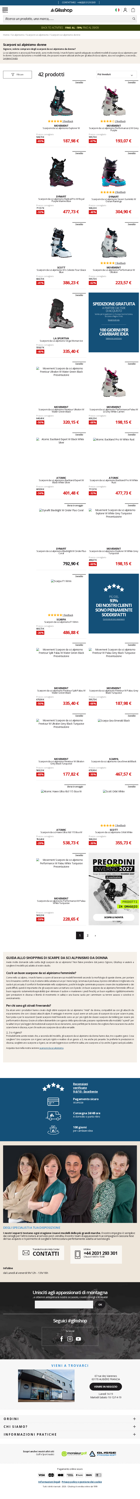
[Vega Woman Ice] (61, 313)
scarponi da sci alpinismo (51, 1048)
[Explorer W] (61, 101)
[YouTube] (78, 1339)
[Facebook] (61, 1339)
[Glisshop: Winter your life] (61, 10)
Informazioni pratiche (30, 1434)
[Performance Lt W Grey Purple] (113, 101)
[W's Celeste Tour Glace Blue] (61, 242)
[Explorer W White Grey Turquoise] (114, 523)
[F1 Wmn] (61, 594)
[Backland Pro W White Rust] (114, 453)
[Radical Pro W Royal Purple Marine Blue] (61, 171)
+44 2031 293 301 (100, 1253)
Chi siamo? (16, 1427)
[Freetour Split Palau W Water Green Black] (61, 663)
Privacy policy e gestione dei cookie (82, 1481)
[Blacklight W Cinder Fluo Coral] (61, 523)
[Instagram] (70, 1339)
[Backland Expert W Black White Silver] (61, 453)
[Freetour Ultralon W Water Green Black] (61, 382)
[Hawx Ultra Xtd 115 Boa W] (61, 805)
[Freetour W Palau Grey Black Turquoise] (114, 663)
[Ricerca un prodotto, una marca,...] (134, 19)
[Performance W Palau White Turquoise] (61, 873)
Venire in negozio (105, 1386)
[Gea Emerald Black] (114, 734)
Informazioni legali (49, 1481)
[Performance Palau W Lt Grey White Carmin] (113, 382)
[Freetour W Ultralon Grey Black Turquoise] (61, 734)
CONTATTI (46, 1253)
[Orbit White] (114, 805)
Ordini (11, 1419)
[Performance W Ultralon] (113, 242)
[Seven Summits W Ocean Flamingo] (113, 171)
